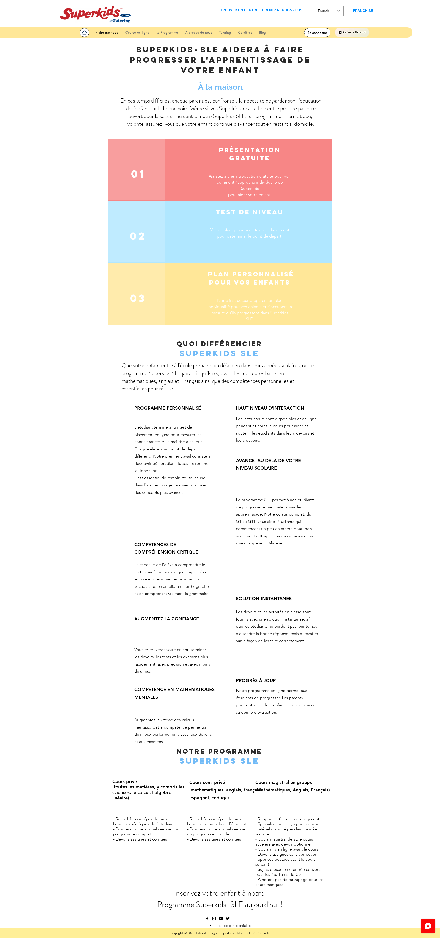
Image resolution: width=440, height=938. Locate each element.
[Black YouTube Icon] (221, 918)
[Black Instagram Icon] (214, 918)
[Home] (84, 32)
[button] (224, 32)
